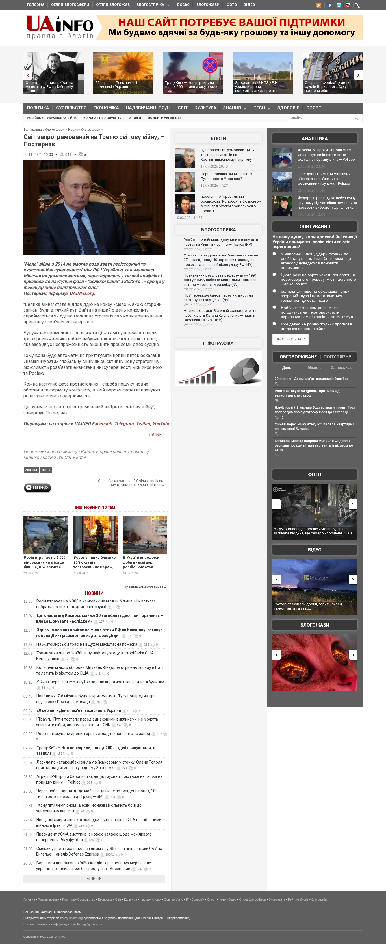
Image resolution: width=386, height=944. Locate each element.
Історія (156, 899)
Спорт (313, 107)
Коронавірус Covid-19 (102, 118)
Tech (257, 109)
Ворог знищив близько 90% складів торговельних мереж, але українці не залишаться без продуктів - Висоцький (94, 569)
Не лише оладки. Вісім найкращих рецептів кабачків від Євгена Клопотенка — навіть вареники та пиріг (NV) (221, 315)
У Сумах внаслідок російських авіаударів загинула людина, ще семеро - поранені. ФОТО (314, 531)
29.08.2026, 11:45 (197, 305)
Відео (249, 5)
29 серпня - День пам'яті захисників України (116, 85)
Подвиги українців (164, 118)
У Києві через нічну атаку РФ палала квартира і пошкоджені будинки (100, 682)
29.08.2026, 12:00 (197, 289)
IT (187, 899)
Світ (183, 107)
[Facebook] (328, 6)
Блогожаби (208, 5)
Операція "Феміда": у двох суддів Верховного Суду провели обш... (327, 87)
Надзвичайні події (148, 107)
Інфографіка (218, 343)
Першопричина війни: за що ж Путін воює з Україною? (226, 176)
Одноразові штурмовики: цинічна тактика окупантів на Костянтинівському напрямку (230, 155)
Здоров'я (288, 107)
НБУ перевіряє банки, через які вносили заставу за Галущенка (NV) (218, 297)
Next (359, 75)
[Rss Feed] (318, 6)
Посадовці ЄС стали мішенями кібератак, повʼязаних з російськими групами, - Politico (324, 179)
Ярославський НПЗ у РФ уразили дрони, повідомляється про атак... (258, 87)
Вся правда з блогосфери (43, 130)
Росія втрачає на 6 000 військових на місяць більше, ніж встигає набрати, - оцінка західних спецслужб (44, 567)
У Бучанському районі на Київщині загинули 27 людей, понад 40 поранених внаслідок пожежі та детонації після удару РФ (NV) (221, 260)
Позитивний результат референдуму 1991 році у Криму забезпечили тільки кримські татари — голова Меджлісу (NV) (220, 280)
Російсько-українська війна (52, 118)
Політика (38, 107)
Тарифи (134, 118)
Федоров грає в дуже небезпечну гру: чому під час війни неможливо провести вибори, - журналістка (327, 203)
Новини (94, 593)
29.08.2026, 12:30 (197, 249)
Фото (231, 5)
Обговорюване (298, 357)
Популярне (337, 357)
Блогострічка (148, 5)
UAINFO (157, 434)
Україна (31, 469)
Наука (144, 899)
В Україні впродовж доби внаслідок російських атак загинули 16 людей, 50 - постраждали (144, 567)
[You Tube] (347, 6)
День (286, 368)
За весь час (341, 368)
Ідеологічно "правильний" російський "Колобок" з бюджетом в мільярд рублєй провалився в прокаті (231, 203)
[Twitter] (337, 6)
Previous (26, 75)
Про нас (29, 924)
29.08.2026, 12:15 (197, 269)
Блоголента (277, 899)
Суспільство (71, 107)
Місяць (314, 368)
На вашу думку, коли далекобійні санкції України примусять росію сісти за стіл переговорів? (314, 241)
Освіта (169, 899)
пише (50, 287)
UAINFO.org (82, 293)
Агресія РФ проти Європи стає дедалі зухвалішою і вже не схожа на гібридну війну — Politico (326, 155)
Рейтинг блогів (298, 899)
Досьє (183, 5)
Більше (94, 878)
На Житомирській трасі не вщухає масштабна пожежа (86, 644)
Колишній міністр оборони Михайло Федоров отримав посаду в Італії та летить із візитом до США (314, 445)
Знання (230, 109)
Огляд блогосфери (70, 5)
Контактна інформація (53, 924)
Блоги (218, 138)
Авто (179, 899)
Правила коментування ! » (145, 587)
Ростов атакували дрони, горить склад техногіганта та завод (93, 733)
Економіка (106, 107)
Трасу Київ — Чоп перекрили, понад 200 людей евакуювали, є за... (191, 87)
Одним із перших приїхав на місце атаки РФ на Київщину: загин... (50, 87)
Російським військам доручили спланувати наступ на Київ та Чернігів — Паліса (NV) (221, 242)
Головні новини (48, 899)
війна (46, 469)
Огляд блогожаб (113, 5)
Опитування (315, 226)
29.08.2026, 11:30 (197, 325)
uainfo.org (76, 918)
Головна (35, 5)
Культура (205, 107)
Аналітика (315, 138)
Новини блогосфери (84, 130)
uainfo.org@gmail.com (86, 924)
